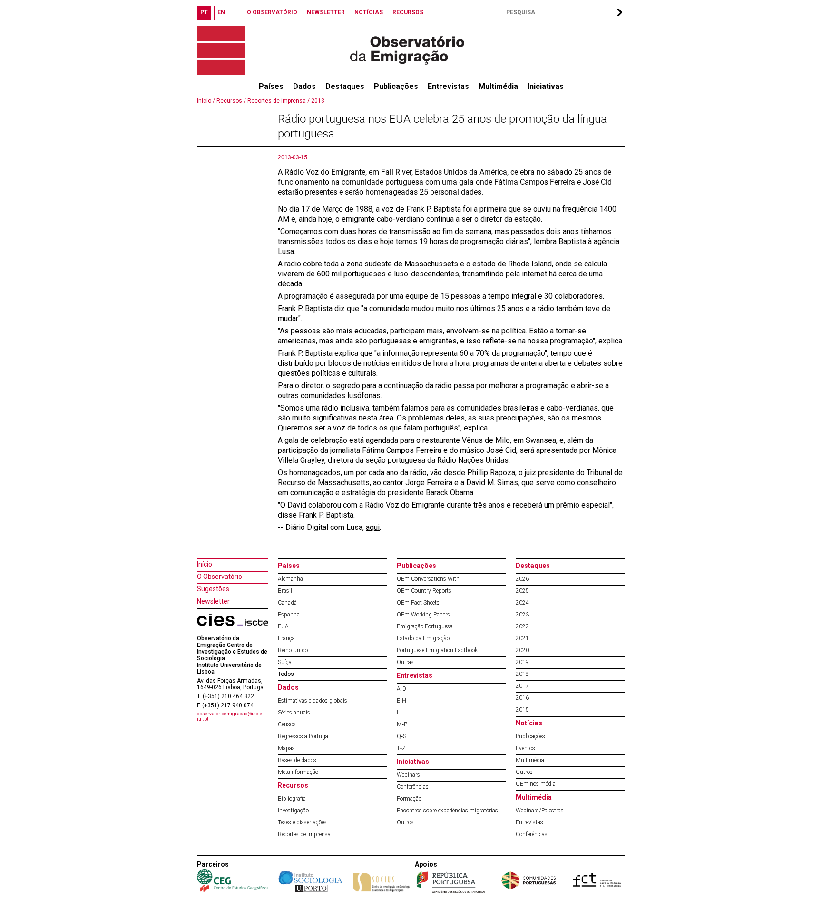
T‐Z (401, 748)
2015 (522, 709)
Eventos (525, 748)
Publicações (396, 86)
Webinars (408, 775)
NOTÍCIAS (368, 12)
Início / (206, 101)
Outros (405, 822)
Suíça (285, 662)
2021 (522, 638)
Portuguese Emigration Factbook (437, 650)
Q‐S (401, 736)
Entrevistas (448, 86)
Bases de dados (297, 760)
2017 (522, 686)
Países (289, 565)
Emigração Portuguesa (425, 626)
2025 (522, 590)
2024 (522, 602)
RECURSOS (407, 12)
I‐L (400, 712)
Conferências (413, 786)
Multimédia (498, 86)
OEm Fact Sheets (418, 602)
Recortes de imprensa (304, 834)
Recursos (293, 785)
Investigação (293, 810)
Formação (409, 798)
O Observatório (219, 576)
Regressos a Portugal (304, 736)
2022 (522, 626)
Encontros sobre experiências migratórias (447, 810)
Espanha (289, 614)
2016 (522, 697)
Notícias (529, 723)
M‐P (402, 724)
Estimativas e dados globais (312, 700)
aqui (373, 527)
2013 (317, 101)
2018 (522, 674)
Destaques (344, 86)
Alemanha (290, 579)
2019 (522, 662)
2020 (522, 650)
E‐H (401, 700)
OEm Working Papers (423, 614)
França (286, 638)
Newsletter (213, 601)
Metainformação (298, 772)
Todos (286, 674)
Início (204, 564)
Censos (287, 724)
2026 (522, 579)
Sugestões (213, 589)
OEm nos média (536, 784)
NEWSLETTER (326, 12)
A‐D (401, 688)
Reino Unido (293, 650)
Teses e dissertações (302, 822)
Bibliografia (292, 798)
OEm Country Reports (424, 590)
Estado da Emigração (423, 638)
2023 (522, 614)
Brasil (285, 590)
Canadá (287, 602)
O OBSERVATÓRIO (272, 12)
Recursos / (230, 101)
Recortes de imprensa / (278, 101)
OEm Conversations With (428, 579)
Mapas (286, 748)
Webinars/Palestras (540, 810)
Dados (304, 86)
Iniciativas (546, 86)
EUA (283, 626)
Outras (405, 662)
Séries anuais (294, 712)
